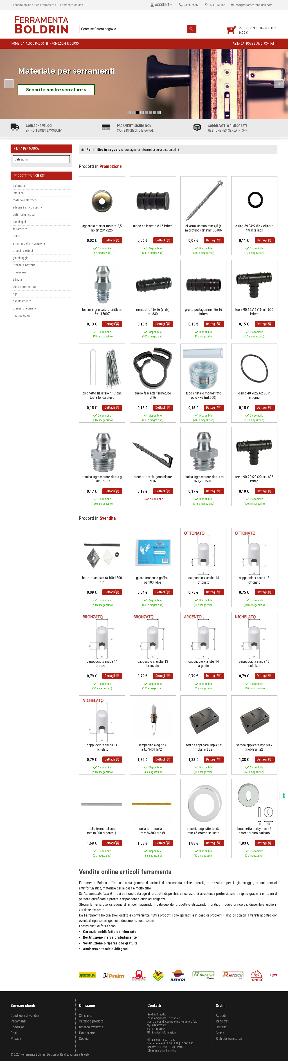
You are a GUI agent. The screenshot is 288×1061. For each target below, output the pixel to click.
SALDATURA (19, 186)
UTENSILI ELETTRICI (23, 251)
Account (162, 5)
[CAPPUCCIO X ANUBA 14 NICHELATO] (102, 720)
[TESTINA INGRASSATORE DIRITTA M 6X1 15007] (102, 284)
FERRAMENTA (20, 229)
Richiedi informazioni (163, 1032)
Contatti (270, 43)
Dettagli (110, 240)
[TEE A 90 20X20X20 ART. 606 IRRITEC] (254, 452)
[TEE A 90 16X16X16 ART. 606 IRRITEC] (254, 284)
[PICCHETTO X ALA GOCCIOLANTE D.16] (153, 452)
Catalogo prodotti (34, 43)
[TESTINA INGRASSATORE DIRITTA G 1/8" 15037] (102, 452)
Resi (14, 1033)
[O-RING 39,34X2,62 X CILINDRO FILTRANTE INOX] (254, 201)
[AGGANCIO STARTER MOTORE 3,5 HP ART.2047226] (102, 201)
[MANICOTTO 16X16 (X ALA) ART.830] (153, 284)
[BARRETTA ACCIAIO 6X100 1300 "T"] (102, 553)
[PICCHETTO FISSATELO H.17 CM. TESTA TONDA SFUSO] (102, 368)
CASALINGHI (19, 222)
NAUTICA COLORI (22, 316)
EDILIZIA (17, 280)
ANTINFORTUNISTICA (24, 215)
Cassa (220, 1033)
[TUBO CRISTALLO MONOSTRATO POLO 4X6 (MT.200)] (203, 368)
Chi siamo (85, 1015)
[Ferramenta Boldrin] (41, 24)
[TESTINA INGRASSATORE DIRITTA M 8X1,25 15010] (203, 452)
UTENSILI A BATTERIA (24, 265)
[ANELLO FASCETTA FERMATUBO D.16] (153, 368)
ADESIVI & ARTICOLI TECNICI (28, 207)
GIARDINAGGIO (21, 258)
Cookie (84, 1038)
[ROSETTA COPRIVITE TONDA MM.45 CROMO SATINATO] (203, 804)
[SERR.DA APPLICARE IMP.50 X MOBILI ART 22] (254, 720)
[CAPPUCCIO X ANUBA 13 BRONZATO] (153, 636)
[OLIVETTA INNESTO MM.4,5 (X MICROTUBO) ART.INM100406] (203, 201)
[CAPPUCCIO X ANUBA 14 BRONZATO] (102, 636)
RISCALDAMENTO (22, 301)
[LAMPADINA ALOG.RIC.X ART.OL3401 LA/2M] (153, 720)
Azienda (238, 43)
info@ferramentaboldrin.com (253, 5)
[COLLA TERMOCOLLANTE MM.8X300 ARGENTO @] (102, 804)
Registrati (222, 1021)
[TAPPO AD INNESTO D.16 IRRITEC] (153, 201)
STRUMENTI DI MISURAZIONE (29, 243)
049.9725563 (159, 1025)
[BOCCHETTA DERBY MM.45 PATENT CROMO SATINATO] (254, 804)
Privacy (16, 1038)
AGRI (15, 294)
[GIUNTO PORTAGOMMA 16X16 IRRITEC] (203, 284)
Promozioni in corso (64, 43)
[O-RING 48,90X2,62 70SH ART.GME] (254, 368)
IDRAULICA (18, 193)
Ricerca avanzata (91, 1027)
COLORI (16, 236)
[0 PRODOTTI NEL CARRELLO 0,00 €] (275, 27)
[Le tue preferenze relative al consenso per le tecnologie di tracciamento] (283, 795)
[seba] (85, 975)
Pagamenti (18, 1021)
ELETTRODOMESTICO (24, 287)
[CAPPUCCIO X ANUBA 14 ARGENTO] (203, 636)
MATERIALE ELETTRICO (25, 200)
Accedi (221, 1015)
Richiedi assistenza (229, 1038)
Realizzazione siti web (74, 1054)
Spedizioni (18, 1027)
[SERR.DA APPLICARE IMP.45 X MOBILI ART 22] (203, 720)
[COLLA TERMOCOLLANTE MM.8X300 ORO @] (153, 804)
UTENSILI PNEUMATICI (25, 308)
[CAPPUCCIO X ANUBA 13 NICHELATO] (254, 636)
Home (15, 43)
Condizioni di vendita (25, 1015)
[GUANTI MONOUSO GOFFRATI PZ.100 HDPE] (153, 553)
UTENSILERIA (19, 272)
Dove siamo (254, 43)
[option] (114, 975)
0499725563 (191, 5)
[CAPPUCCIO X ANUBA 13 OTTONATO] (254, 553)
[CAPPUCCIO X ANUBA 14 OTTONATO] (203, 553)
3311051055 (217, 5)
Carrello (221, 1027)
